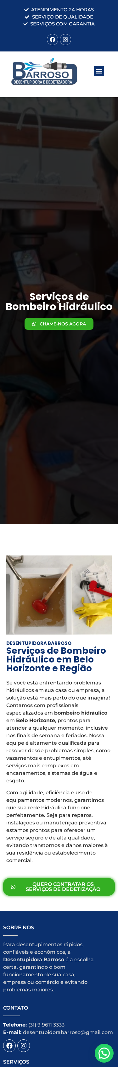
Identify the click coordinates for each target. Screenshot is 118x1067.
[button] (99, 71)
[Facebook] (52, 39)
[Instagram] (65, 39)
